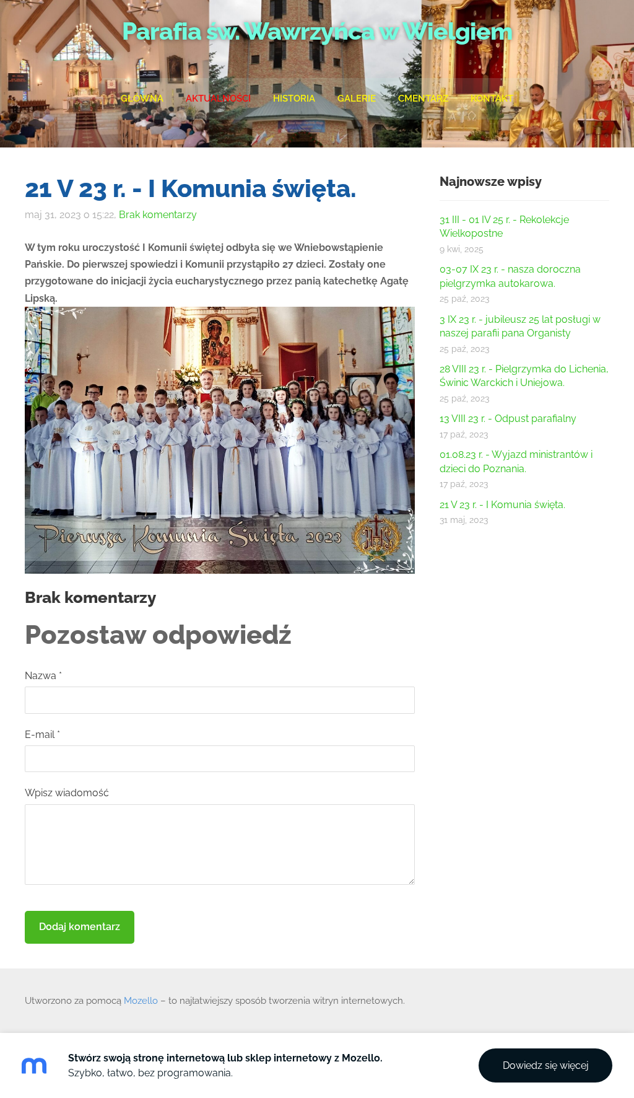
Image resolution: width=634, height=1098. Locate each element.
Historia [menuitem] (294, 98)
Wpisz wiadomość (67, 793)
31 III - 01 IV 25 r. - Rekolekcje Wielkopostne (504, 226)
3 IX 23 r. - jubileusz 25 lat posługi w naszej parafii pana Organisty (520, 326)
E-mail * (42, 734)
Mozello (141, 1000)
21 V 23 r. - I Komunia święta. (502, 505)
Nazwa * (43, 676)
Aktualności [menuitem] (218, 98)
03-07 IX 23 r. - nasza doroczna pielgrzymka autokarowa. (510, 276)
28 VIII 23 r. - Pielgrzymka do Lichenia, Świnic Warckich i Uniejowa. (524, 376)
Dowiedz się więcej (546, 1065)
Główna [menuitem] (142, 98)
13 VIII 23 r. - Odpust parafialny (508, 418)
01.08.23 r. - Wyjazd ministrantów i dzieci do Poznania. (516, 461)
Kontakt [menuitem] (492, 98)
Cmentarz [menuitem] (423, 98)
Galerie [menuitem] (356, 98)
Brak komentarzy (158, 215)
